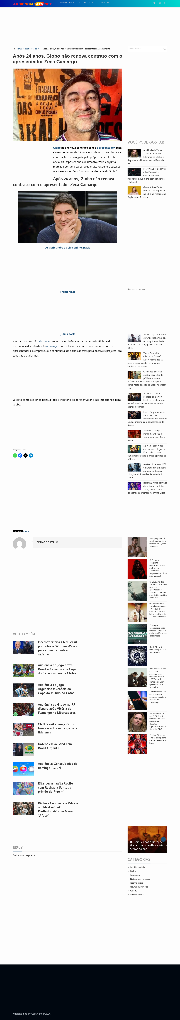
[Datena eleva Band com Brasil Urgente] (23, 749)
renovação (52, 346)
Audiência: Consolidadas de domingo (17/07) (57, 766)
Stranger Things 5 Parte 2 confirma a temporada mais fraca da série (146, 436)
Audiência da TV (22, 1013)
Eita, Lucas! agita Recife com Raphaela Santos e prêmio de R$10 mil (55, 788)
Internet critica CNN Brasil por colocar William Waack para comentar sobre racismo (57, 648)
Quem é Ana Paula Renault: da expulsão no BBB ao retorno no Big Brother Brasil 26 (147, 192)
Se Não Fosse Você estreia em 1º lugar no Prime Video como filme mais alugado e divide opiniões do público (147, 452)
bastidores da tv (87, 3)
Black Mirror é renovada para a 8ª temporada (157, 650)
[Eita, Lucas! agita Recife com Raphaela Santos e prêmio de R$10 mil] (23, 788)
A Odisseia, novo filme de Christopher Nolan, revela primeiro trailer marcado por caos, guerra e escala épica (147, 341)
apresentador (106, 147)
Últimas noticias (137, 895)
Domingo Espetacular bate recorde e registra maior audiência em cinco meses (158, 630)
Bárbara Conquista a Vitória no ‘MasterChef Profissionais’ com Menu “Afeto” (58, 810)
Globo (57, 147)
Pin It (26, 531)
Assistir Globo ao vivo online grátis (67, 247)
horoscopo (135, 875)
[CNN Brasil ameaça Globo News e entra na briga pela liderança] (23, 729)
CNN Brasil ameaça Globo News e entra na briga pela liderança (57, 728)
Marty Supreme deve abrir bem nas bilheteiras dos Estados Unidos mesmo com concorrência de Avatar (147, 419)
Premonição (68, 292)
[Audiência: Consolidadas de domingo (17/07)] (23, 769)
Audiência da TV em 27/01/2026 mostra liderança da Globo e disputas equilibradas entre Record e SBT (146, 157)
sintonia (44, 341)
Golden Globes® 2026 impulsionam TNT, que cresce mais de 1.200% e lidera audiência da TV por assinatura (157, 610)
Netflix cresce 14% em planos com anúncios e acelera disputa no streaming (157, 697)
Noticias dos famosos (140, 879)
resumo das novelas (139, 887)
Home (19, 48)
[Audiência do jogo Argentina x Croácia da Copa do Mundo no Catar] (23, 690)
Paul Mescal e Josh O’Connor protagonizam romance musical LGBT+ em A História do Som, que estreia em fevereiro (157, 678)
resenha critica (66, 3)
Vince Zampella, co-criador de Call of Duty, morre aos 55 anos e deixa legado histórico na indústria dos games (145, 360)
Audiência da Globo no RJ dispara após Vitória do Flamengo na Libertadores (57, 709)
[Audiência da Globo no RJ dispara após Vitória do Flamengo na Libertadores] (23, 709)
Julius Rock (68, 334)
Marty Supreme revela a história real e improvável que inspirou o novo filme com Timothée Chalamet (147, 175)
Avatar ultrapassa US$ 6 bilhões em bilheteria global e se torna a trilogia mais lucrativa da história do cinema (147, 471)
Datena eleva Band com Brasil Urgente (55, 746)
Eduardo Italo (47, 543)
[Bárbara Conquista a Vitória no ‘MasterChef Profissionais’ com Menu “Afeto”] (23, 808)
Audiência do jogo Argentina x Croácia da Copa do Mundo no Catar (56, 689)
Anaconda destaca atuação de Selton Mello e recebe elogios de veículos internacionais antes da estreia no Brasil (147, 400)
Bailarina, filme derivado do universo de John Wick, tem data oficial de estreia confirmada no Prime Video (147, 488)
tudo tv (105, 3)
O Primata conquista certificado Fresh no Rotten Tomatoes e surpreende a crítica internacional (158, 568)
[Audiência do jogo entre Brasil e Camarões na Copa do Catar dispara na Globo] (23, 670)
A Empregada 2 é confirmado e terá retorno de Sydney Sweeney (157, 542)
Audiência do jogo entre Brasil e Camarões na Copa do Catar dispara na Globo (57, 669)
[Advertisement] (90, 26)
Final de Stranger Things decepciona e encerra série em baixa (157, 739)
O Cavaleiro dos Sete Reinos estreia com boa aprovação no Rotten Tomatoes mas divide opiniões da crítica (158, 590)
